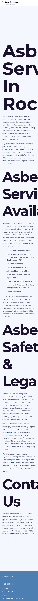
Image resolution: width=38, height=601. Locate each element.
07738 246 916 (7, 591)
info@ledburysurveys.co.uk (12, 599)
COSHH (11, 462)
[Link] (11, 3)
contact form (14, 534)
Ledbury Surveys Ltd (25, 119)
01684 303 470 (7, 584)
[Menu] (33, 3)
